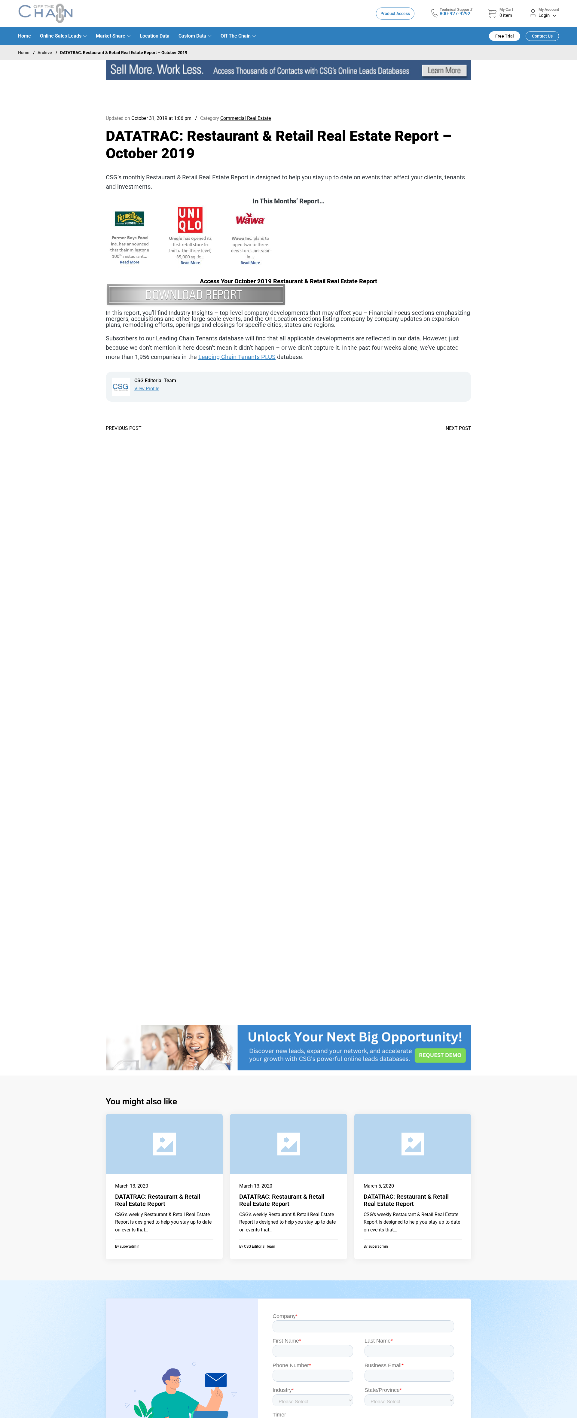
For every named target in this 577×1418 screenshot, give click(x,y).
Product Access (395, 13)
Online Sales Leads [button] (60, 36)
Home (24, 36)
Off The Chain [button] (236, 36)
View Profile (146, 388)
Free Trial (504, 36)
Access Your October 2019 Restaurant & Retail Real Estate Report (288, 281)
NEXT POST (458, 428)
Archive (45, 52)
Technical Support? (456, 9)
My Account (549, 9)
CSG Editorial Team (259, 1246)
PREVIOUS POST (124, 428)
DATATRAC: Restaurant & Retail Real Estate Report (157, 1200)
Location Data (154, 36)
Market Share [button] (110, 36)
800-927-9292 (455, 14)
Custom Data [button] (192, 36)
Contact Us (542, 36)
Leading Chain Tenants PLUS (237, 357)
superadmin (129, 1246)
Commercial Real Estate (245, 118)
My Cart (506, 9)
